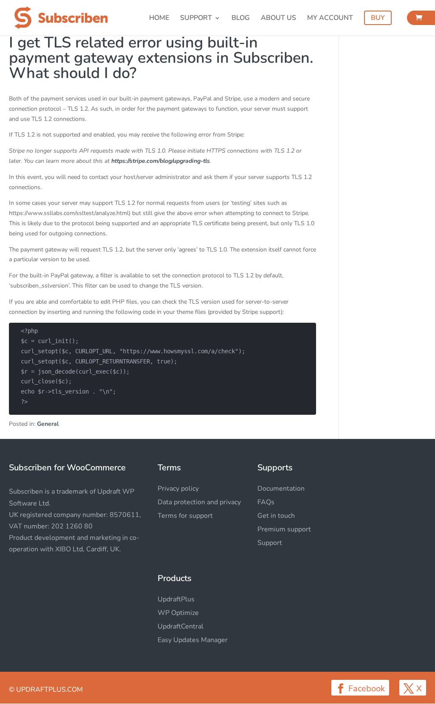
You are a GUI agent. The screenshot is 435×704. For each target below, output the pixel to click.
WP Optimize (178, 612)
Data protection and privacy (199, 502)
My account (330, 18)
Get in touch (276, 515)
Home (159, 18)
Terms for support (185, 515)
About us (278, 18)
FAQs (265, 502)
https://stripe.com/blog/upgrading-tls (160, 161)
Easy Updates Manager (193, 640)
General (48, 424)
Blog (241, 18)
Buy (378, 17)
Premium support (284, 529)
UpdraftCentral (180, 626)
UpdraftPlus (176, 599)
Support (196, 18)
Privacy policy (178, 488)
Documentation (281, 488)
